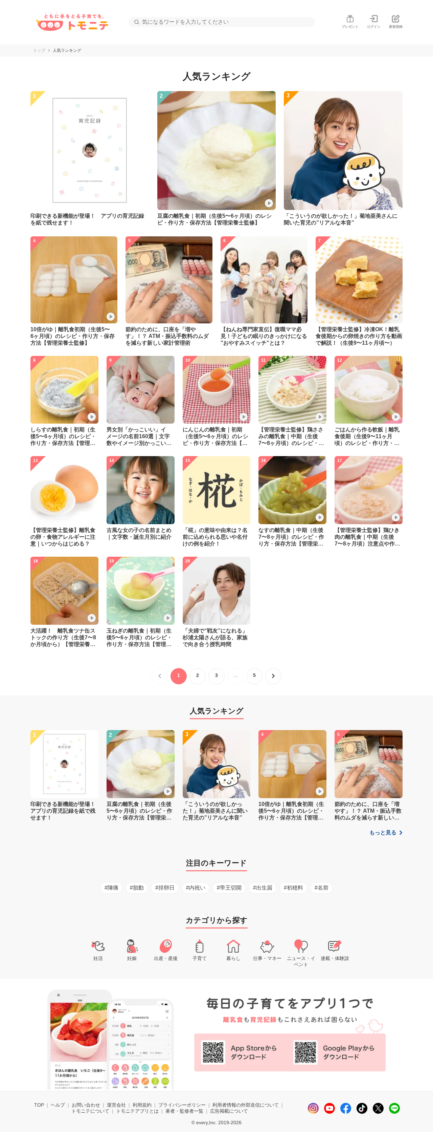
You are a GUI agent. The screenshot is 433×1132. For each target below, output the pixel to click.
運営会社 (116, 1105)
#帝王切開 (229, 888)
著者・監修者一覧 (184, 1111)
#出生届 (262, 888)
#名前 (321, 888)
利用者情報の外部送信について (245, 1105)
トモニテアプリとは (137, 1111)
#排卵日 (165, 888)
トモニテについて (90, 1111)
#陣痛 (111, 888)
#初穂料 (293, 888)
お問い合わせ (86, 1105)
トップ (39, 50)
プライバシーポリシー (182, 1105)
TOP (39, 1105)
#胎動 (137, 888)
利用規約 (142, 1105)
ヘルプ (58, 1105)
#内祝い (195, 888)
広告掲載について (229, 1111)
